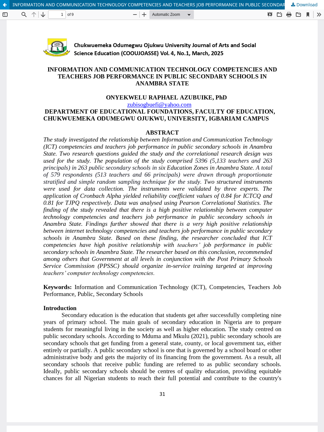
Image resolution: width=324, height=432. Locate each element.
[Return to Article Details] (4, 4)
